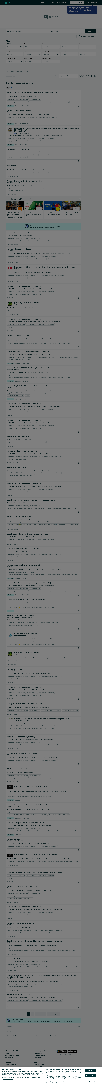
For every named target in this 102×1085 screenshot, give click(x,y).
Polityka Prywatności (8, 1079)
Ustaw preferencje (90, 1081)
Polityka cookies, (36, 1077)
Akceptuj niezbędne (91, 1075)
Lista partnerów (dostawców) (53, 1082)
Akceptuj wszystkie (90, 1070)
